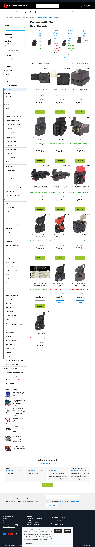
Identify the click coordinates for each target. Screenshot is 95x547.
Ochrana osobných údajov (11, 525)
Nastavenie (28, 543)
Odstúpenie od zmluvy (10, 523)
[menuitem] (8, 12)
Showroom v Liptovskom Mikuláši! (34, 519)
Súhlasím (67, 531)
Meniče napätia (9, 332)
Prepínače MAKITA (10, 137)
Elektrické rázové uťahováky (13, 254)
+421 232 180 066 (59, 521)
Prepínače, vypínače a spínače (13, 116)
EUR (70, 1)
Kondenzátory (9, 161)
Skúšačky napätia (10, 307)
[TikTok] (15, 533)
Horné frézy (9, 356)
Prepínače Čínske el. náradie (13, 124)
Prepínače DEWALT (11, 141)
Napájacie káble (10, 207)
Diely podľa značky (10, 96)
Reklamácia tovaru (9, 527)
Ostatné (8, 211)
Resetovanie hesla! (32, 522)
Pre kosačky (9, 241)
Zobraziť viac (47, 485)
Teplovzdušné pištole (11, 287)
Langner (16, 46)
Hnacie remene (10, 215)
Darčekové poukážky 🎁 (13, 379)
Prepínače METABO (11, 157)
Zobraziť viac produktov (60, 58)
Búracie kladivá (10, 328)
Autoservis (9, 62)
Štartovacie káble (10, 348)
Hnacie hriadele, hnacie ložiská (13, 195)
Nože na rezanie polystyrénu (13, 340)
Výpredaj (8, 55)
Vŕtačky (8, 258)
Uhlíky (7, 112)
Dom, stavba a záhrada (12, 364)
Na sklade (16, 37)
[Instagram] (8, 534)
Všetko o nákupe (9, 1)
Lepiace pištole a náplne (12, 270)
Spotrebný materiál (11, 368)
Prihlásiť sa (51, 505)
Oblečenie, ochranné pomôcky (14, 360)
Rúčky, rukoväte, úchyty (12, 224)
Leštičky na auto (10, 319)
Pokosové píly (9, 311)
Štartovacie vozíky (10, 266)
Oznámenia (30, 516)
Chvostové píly (9, 336)
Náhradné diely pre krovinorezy (13, 233)
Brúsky (8, 274)
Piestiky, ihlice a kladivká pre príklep (15, 187)
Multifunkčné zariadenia (12, 295)
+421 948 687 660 (59, 524)
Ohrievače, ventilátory (11, 315)
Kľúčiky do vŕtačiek (10, 191)
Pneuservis (9, 70)
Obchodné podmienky (10, 521)
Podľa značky (10, 383)
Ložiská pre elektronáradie (12, 220)
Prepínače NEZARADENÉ (12, 120)
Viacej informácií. (43, 539)
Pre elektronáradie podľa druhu (13, 101)
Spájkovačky (9, 282)
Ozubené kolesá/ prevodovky (13, 174)
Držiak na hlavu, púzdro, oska (13, 183)
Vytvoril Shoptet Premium (85, 545)
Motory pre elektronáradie (12, 245)
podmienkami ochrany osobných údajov (69, 501)
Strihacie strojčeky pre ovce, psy (14, 324)
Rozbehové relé (10, 166)
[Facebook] (4, 534)
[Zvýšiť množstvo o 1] (44, 108)
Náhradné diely (9, 93)
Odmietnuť (58, 531)
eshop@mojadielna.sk (60, 517)
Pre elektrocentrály (10, 237)
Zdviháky (8, 66)
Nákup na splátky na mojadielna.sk (33, 525)
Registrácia (86, 1)
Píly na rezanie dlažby (11, 344)
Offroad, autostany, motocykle (14, 376)
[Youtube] (11, 533)
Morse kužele (9, 203)
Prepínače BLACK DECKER (13, 145)
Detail (60, 302)
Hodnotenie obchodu (47, 460)
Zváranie (8, 78)
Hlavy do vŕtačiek (10, 178)
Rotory (7, 104)
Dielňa (7, 74)
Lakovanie (9, 81)
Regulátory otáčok (10, 170)
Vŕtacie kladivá (9, 303)
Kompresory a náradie (12, 85)
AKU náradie (9, 299)
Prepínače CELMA (9, 132)
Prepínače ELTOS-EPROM (13, 149)
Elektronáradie (8, 89)
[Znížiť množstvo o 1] (36, 108)
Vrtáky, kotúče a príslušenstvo (14, 372)
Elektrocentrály (9, 250)
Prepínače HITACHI (11, 153)
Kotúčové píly (9, 352)
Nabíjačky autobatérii (11, 262)
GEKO (16, 43)
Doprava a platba (20, 1)
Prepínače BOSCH (10, 128)
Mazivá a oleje (9, 228)
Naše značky (9, 59)
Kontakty (29, 1)
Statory (8, 108)
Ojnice (7, 199)
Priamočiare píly (10, 291)
